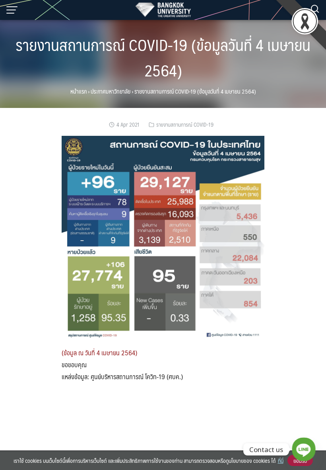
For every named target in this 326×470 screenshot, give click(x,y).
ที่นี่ (280, 460)
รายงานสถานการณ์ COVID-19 (184, 124)
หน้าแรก (78, 91)
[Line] (303, 449)
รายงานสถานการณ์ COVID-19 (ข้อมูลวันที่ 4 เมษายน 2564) (163, 57)
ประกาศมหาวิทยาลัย (110, 91)
